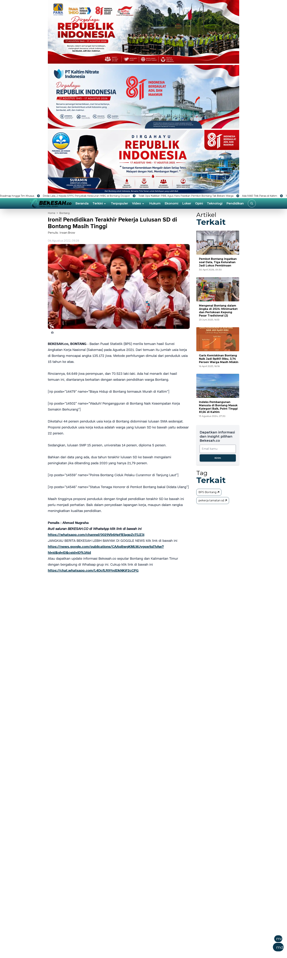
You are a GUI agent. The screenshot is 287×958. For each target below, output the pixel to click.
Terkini (98, 203)
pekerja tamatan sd (211, 500)
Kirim (218, 457)
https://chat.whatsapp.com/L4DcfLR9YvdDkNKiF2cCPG (93, 570)
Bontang (64, 213)
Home (51, 213)
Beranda (82, 203)
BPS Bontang (207, 492)
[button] (159, 944)
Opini (199, 203)
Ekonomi (171, 203)
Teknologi (214, 203)
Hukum (155, 203)
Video (136, 203)
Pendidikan (235, 203)
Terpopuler (119, 203)
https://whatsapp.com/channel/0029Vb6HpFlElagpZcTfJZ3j (96, 534)
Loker (186, 203)
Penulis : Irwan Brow (61, 232)
